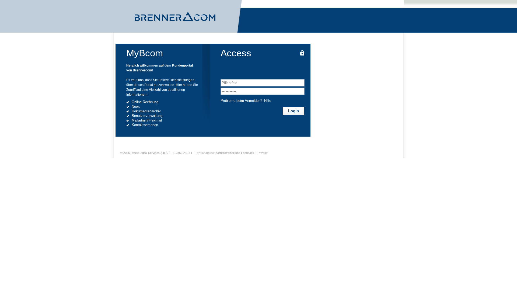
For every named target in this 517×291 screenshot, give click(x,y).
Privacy (263, 152)
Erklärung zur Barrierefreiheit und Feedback (225, 152)
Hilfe (267, 101)
